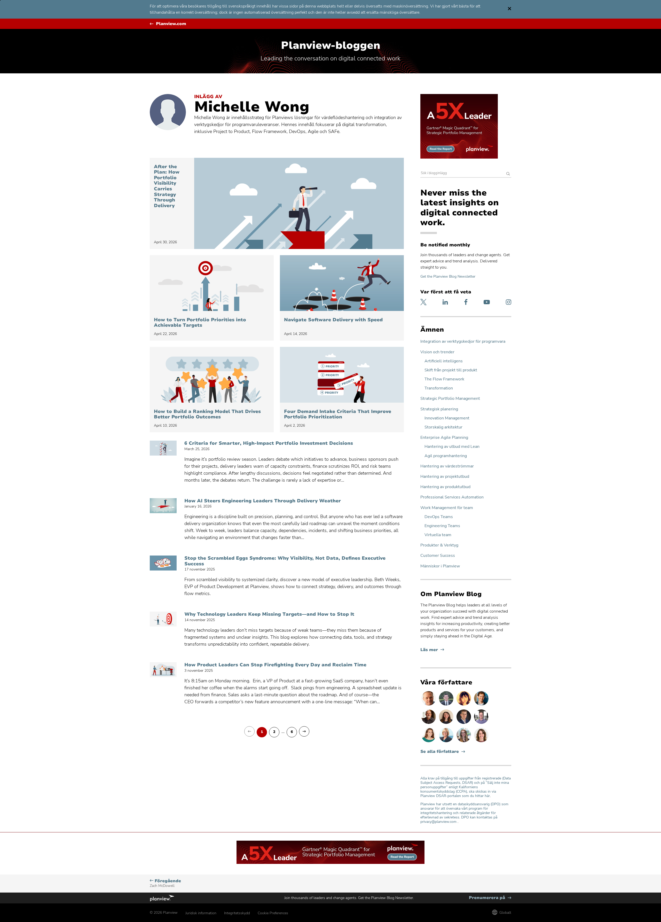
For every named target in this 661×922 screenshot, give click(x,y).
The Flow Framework (444, 379)
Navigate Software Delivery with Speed (333, 320)
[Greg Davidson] (481, 723)
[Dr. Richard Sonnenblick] (481, 705)
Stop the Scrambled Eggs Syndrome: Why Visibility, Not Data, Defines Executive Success (284, 561)
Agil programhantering (445, 456)
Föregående (165, 883)
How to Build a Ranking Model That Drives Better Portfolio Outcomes (207, 414)
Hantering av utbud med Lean (451, 446)
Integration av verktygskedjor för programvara (462, 341)
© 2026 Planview (164, 912)
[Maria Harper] (429, 742)
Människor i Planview (440, 566)
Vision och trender (437, 352)
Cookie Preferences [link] (273, 913)
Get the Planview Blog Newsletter (447, 276)
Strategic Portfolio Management (450, 398)
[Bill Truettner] (429, 705)
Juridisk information (200, 913)
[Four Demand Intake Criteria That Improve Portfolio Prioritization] (342, 375)
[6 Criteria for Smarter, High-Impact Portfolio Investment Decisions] (163, 448)
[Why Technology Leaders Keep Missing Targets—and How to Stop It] (163, 619)
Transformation (438, 388)
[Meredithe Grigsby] (464, 742)
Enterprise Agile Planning (444, 437)
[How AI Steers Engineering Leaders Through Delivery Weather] (163, 505)
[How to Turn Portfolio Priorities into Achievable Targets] (212, 283)
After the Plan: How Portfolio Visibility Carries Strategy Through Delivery (166, 186)
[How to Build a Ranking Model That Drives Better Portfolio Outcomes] (212, 375)
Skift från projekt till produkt (450, 370)
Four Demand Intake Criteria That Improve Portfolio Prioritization (337, 414)
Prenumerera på (490, 897)
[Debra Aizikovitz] (446, 742)
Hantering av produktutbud (445, 487)
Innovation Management (446, 418)
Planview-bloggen (330, 45)
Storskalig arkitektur (443, 427)
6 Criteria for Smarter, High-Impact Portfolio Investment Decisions (268, 443)
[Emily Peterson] (481, 742)
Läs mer (432, 649)
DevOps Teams (438, 516)
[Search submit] (508, 174)
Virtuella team (437, 535)
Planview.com (171, 23)
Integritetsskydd (237, 913)
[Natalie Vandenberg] (446, 723)
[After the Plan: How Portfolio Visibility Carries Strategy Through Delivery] (299, 203)
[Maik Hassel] (464, 723)
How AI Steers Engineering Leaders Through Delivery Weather (262, 501)
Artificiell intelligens (443, 361)
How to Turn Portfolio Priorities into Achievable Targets (200, 322)
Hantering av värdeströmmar (447, 466)
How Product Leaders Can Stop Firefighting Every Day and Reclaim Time (275, 665)
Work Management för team (446, 507)
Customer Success (437, 555)
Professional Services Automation (452, 497)
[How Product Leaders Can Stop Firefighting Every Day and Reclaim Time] (163, 669)
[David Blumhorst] (429, 723)
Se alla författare (439, 751)
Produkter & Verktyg (439, 545)
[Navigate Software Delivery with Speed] (342, 283)
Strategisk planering (439, 409)
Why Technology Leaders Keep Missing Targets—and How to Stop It (269, 614)
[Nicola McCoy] (464, 705)
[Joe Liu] (446, 705)
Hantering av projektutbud (444, 476)
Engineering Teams (442, 525)
